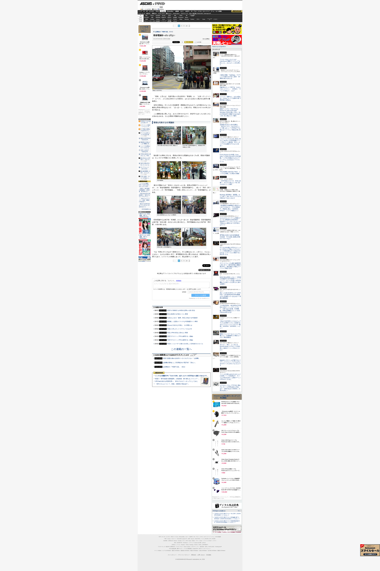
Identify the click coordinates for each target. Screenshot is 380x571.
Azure (163, 19)
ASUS (181, 15)
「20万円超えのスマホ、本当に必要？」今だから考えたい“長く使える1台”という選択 (230, 182)
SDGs (190, 13)
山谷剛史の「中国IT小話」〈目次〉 (174, 367)
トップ (140, 11)
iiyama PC (184, 538)
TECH (157, 11)
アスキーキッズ (141, 13)
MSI (175, 15)
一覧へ (238, 510)
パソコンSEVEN (169, 15)
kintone (158, 19)
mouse (152, 15)
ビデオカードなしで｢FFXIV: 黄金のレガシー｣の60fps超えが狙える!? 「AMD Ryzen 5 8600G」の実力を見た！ (230, 387)
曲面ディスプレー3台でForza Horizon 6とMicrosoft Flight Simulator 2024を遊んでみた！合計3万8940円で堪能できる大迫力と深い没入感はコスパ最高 (230, 112)
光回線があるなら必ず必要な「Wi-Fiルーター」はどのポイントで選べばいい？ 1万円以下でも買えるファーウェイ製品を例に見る (230, 128)
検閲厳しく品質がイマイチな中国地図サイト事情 (182, 321)
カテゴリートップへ (204, 270)
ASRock (169, 17)
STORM (213, 538)
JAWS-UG (170, 540)
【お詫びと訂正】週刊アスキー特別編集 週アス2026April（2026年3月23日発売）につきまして (227, 518)
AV (191, 11)
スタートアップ (205, 11)
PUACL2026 (200, 13)
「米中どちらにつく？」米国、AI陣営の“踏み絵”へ (172, 384)
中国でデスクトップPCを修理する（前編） (180, 340)
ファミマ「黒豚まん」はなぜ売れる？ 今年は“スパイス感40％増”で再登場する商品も (230, 98)
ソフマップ (163, 21)
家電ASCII (154, 13)
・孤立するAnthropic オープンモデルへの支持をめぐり (144, 205)
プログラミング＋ (195, 546)
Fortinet (192, 19)
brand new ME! (197, 542)
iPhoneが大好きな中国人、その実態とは (179, 325)
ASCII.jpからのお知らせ (219, 511)
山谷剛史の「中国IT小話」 (162, 31)
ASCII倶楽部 (237, 11)
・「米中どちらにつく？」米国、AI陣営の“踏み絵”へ (144, 200)
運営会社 (193, 555)
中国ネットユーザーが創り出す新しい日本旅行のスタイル (185, 343)
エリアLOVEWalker (166, 550)
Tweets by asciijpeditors (219, 46)
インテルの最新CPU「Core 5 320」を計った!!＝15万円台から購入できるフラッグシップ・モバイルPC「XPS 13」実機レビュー (197, 376)
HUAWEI (175, 17)
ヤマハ (198, 19)
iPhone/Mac (170, 11)
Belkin (186, 17)
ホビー (182, 11)
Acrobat (152, 19)
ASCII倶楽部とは (146, 209)
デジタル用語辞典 (188, 548)
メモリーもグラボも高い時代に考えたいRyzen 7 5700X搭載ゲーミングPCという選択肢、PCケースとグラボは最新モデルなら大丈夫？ (230, 142)
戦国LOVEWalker (221, 550)
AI (144, 11)
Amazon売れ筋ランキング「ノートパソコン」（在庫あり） (144, 29)
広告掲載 (208, 555)
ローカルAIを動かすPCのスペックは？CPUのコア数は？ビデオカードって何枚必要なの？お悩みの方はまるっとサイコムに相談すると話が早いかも (230, 251)
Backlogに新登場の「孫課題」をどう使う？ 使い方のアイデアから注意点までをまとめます (230, 196)
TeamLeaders (176, 13)
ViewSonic (180, 17)
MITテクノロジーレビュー (205, 548)
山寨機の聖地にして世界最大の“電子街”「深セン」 (179, 362)
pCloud (175, 21)
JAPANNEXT (158, 21)
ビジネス (151, 11)
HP (186, 15)
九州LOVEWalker (203, 550)
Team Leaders (187, 546)
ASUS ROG (158, 17)
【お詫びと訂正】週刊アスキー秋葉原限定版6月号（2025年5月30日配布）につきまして (227, 521)
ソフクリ (215, 19)
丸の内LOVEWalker (212, 550)
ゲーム (212, 11)
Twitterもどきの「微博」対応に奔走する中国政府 (182, 318)
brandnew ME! (169, 21)
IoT (147, 11)
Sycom (163, 15)
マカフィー (146, 21)
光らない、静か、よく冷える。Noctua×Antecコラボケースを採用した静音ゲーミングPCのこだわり (230, 347)
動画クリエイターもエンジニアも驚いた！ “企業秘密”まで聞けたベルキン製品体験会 (230, 335)
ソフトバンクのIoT (209, 19)
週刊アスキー (169, 13)
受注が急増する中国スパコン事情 (177, 314)
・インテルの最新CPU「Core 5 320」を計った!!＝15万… (144, 185)
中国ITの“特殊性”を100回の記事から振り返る (181, 310)
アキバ (195, 11)
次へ (187, 26)
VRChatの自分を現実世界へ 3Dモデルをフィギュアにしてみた (176, 381)
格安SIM (148, 13)
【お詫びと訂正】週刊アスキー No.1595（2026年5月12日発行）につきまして (227, 514)
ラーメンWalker (157, 550)
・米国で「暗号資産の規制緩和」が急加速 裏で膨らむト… (144, 190)
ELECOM (146, 17)
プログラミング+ (184, 13)
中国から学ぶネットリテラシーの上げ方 (179, 329)
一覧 (182, 42)
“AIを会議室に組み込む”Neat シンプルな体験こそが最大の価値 (230, 172)
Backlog (187, 19)
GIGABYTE (163, 17)
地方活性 (195, 13)
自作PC (187, 11)
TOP (160, 536)
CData (180, 19)
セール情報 (219, 11)
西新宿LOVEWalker (185, 550)
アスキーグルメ (161, 13)
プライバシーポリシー (184, 555)
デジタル (159, 3)
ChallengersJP (207, 13)
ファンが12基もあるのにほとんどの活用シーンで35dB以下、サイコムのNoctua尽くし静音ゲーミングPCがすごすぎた (230, 376)
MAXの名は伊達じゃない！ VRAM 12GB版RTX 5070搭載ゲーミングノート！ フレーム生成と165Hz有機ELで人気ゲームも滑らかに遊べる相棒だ (230, 280)
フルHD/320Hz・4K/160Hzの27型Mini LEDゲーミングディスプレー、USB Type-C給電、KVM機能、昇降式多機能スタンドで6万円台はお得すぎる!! (230, 309)
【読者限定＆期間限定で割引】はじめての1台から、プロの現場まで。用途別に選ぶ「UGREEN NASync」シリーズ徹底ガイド (230, 208)
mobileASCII (195, 548)
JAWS (146, 19)
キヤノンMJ (152, 21)
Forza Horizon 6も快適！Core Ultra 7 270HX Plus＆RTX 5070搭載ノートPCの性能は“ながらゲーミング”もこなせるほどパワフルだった (230, 158)
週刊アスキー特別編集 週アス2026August (145, 236)
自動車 (177, 11)
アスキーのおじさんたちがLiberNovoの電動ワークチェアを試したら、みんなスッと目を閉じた (230, 62)
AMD (152, 17)
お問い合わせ (201, 555)
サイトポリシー (172, 555)
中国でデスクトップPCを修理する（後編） (180, 336)
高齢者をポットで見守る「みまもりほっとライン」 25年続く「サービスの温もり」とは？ (230, 88)
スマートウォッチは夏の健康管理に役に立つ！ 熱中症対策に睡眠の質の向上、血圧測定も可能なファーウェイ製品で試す (230, 265)
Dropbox (175, 19)
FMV (146, 15)
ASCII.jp (146, 3)
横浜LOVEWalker (176, 550)
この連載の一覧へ (181, 349)
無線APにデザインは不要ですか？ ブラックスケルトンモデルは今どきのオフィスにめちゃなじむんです (231, 362)
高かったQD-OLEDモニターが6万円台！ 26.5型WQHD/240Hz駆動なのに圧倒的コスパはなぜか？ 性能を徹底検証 (230, 295)
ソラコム (169, 19)
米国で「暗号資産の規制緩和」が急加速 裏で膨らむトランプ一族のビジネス (181, 379)
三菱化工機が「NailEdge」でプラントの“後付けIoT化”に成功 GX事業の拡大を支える (230, 76)
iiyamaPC (158, 15)
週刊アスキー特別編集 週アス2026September (145, 215)
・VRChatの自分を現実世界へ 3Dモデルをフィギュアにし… (144, 195)
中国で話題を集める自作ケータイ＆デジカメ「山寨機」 (181, 358)
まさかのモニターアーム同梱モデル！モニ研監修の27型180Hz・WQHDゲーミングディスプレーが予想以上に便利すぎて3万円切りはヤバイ (230, 221)
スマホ (200, 11)
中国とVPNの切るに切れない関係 (177, 332)
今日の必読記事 (172, 548)
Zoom (203, 19)
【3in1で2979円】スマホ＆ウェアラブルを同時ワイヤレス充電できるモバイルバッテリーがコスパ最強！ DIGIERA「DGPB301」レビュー (230, 324)
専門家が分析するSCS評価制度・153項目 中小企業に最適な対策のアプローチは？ (230, 236)
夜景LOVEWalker (194, 550)
